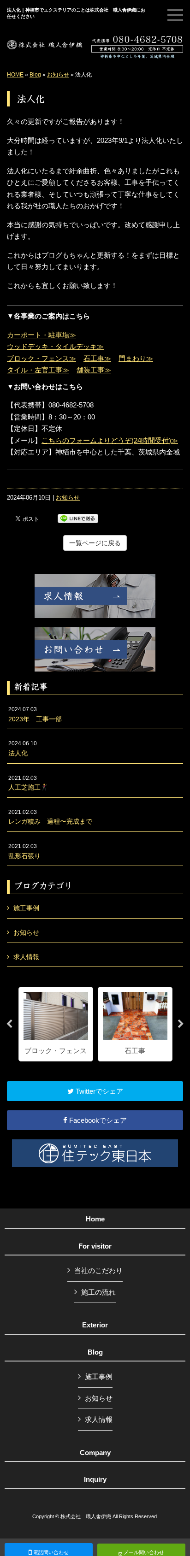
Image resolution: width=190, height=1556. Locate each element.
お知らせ (58, 74)
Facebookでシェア (97, 1120)
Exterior (95, 1325)
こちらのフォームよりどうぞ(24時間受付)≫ (110, 440)
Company (95, 1452)
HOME (15, 74)
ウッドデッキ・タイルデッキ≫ (55, 346)
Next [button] (180, 1024)
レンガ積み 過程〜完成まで (50, 817)
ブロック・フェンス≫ (41, 358)
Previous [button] (9, 1024)
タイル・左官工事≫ (38, 370)
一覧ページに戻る (95, 543)
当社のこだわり (98, 1270)
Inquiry (95, 1479)
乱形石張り (24, 851)
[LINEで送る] (78, 518)
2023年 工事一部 (35, 714)
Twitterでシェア (98, 1091)
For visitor (95, 1246)
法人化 (22, 748)
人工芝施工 (24, 783)
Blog (35, 74)
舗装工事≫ (94, 370)
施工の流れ (98, 1292)
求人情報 (26, 957)
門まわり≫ (136, 358)
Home (95, 1219)
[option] (55, 1024)
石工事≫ (97, 358)
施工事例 (26, 908)
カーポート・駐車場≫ (41, 335)
